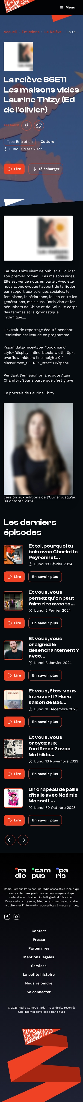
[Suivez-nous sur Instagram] (16, 917)
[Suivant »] (23, 840)
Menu (70, 7)
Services (39, 966)
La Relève (53, 32)
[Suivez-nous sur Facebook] (7, 917)
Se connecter (39, 992)
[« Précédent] (10, 840)
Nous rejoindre (38, 983)
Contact (39, 931)
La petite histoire (39, 974)
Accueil (10, 32)
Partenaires (38, 948)
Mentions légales (38, 957)
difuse (61, 1011)
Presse (39, 939)
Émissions (30, 32)
